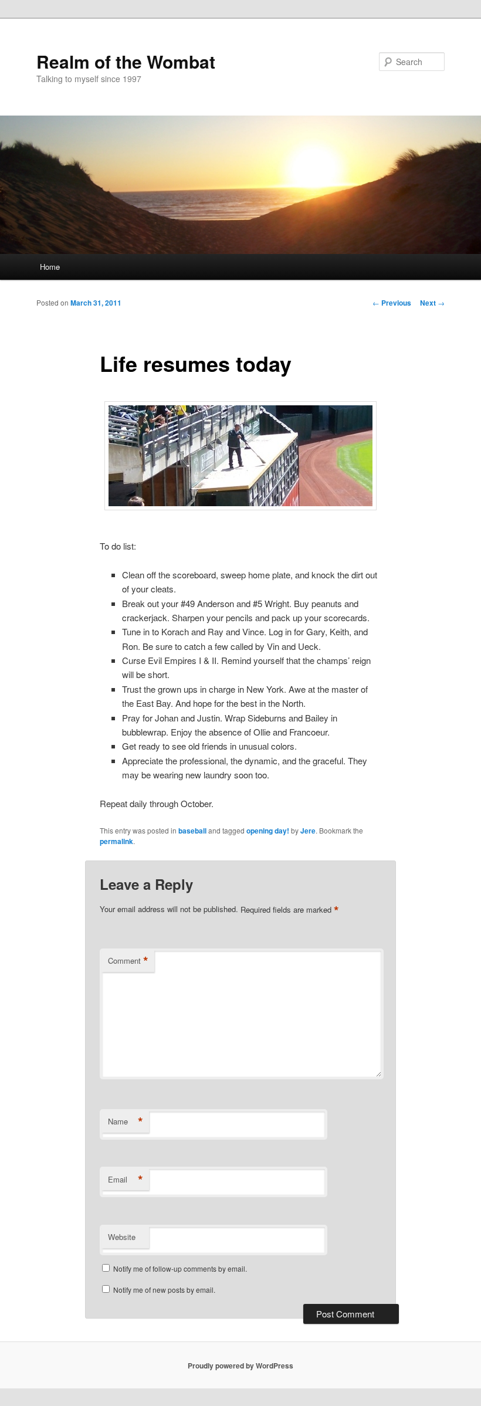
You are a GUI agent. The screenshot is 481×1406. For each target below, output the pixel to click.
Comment (128, 960)
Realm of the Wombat (125, 61)
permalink (116, 841)
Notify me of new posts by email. (164, 1290)
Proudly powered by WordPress (240, 1365)
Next (432, 302)
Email (125, 1179)
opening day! (267, 830)
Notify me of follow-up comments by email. (180, 1268)
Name (125, 1121)
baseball (192, 830)
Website (122, 1236)
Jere (308, 830)
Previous (391, 302)
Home (50, 266)
